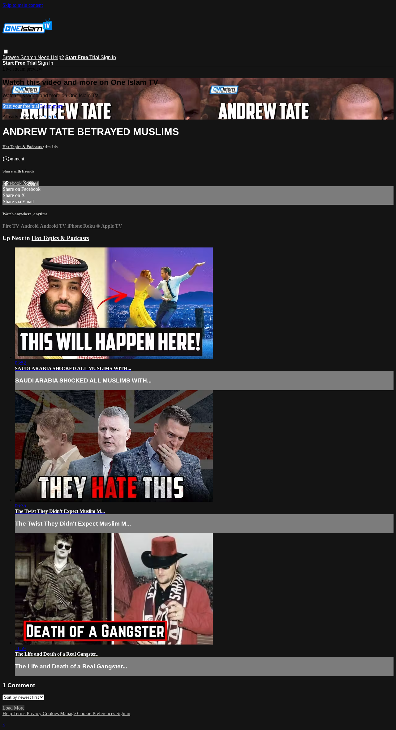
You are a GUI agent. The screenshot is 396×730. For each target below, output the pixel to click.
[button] (6, 52)
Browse (11, 57)
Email (33, 183)
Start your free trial (21, 106)
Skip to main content (22, 5)
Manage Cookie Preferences (88, 713)
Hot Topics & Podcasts (22, 146)
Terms (20, 713)
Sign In (45, 63)
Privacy (35, 713)
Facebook (12, 183)
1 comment (13, 158)
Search (28, 57)
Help (7, 713)
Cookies (51, 713)
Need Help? (50, 57)
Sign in (108, 57)
